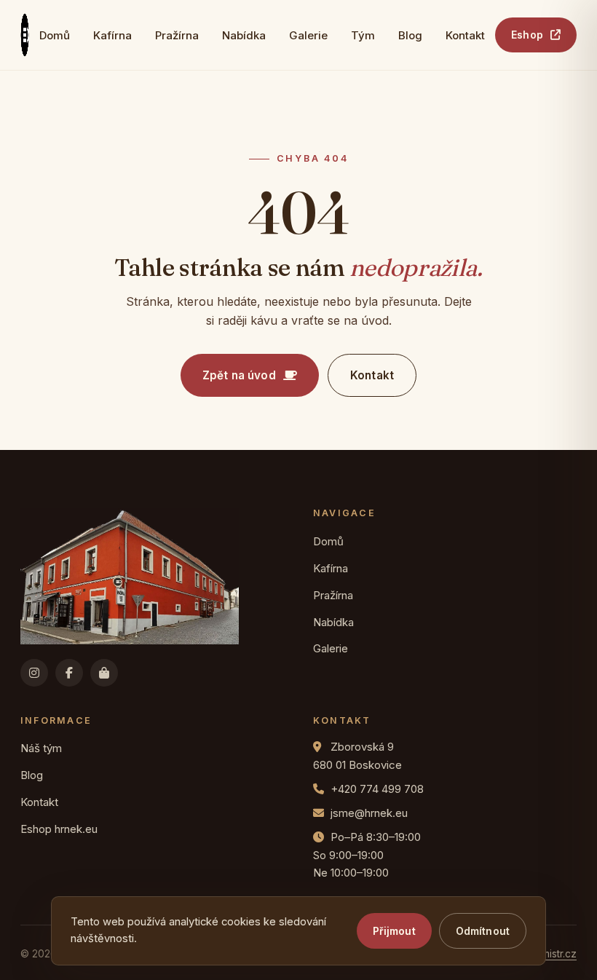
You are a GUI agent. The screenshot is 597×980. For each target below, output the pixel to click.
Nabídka (244, 35)
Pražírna (177, 35)
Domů (54, 35)
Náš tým (41, 748)
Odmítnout (483, 931)
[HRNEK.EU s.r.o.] (24, 35)
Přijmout (394, 931)
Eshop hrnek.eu (59, 829)
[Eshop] (104, 673)
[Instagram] (34, 673)
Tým (363, 35)
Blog (410, 35)
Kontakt (465, 35)
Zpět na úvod (239, 375)
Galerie (308, 35)
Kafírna (112, 35)
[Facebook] (69, 673)
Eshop (527, 34)
